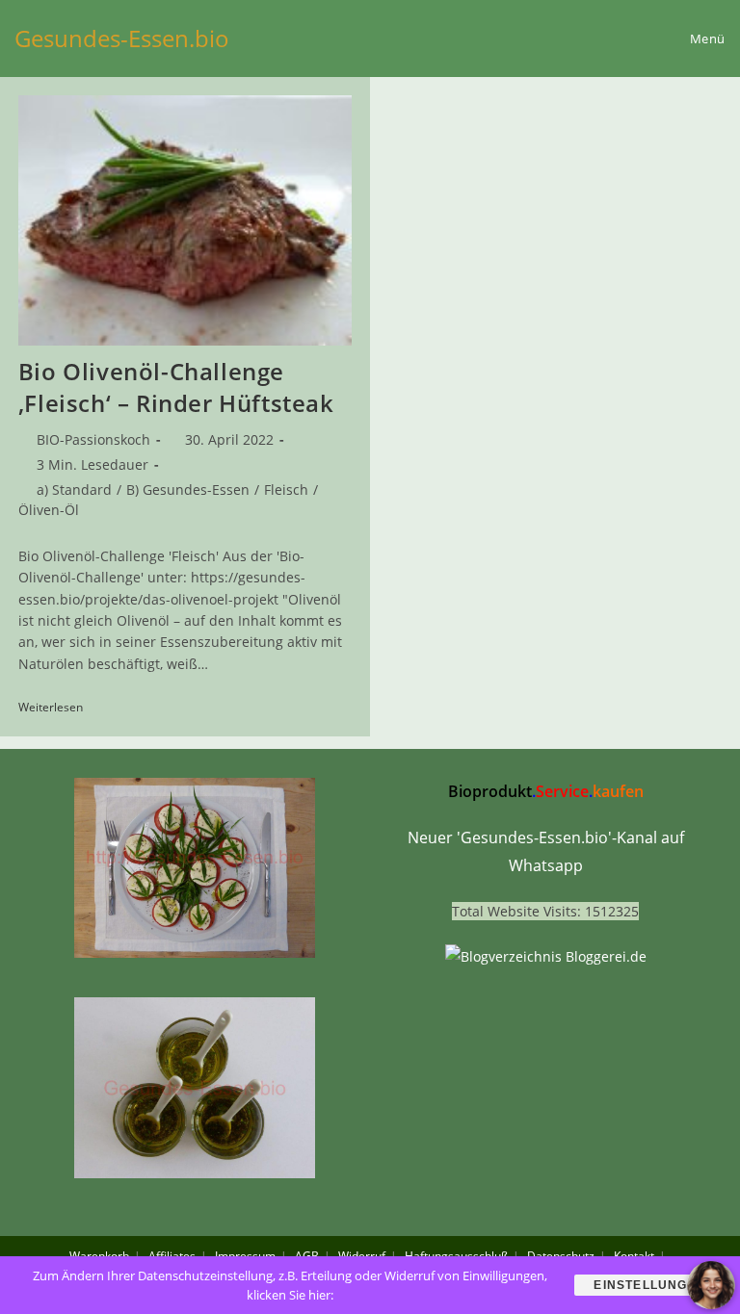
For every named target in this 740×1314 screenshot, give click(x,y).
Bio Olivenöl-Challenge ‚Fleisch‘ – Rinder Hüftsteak (176, 387)
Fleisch (286, 489)
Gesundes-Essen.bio (121, 38)
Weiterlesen (57, 708)
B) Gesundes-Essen (188, 489)
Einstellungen (650, 1285)
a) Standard (74, 489)
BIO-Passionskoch (93, 439)
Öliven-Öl (48, 510)
